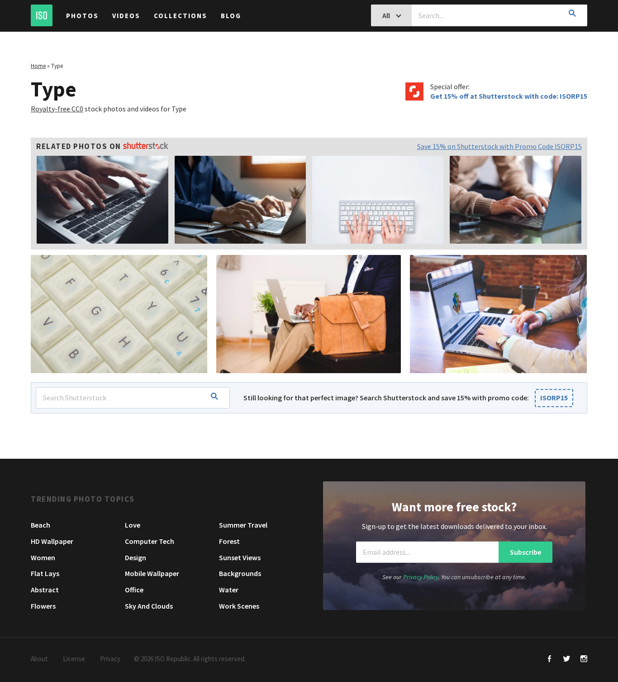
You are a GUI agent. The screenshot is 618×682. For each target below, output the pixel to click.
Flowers (43, 605)
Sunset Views (240, 557)
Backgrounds (240, 573)
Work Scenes (239, 605)
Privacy (110, 658)
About (39, 658)
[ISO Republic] (41, 15)
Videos (126, 15)
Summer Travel (243, 524)
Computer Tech (149, 541)
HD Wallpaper (52, 541)
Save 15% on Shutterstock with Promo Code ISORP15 (499, 146)
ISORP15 (554, 397)
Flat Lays (45, 573)
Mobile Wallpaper (152, 573)
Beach (40, 524)
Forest (229, 541)
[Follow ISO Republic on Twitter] (566, 659)
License (74, 658)
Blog (231, 15)
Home (38, 66)
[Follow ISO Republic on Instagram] (583, 659)
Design (135, 557)
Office (134, 589)
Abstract (45, 589)
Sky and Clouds (149, 605)
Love (132, 524)
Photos (82, 15)
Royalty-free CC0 (57, 108)
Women (43, 557)
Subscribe (525, 552)
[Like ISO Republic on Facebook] (549, 659)
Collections (180, 15)
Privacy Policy (420, 576)
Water (228, 589)
